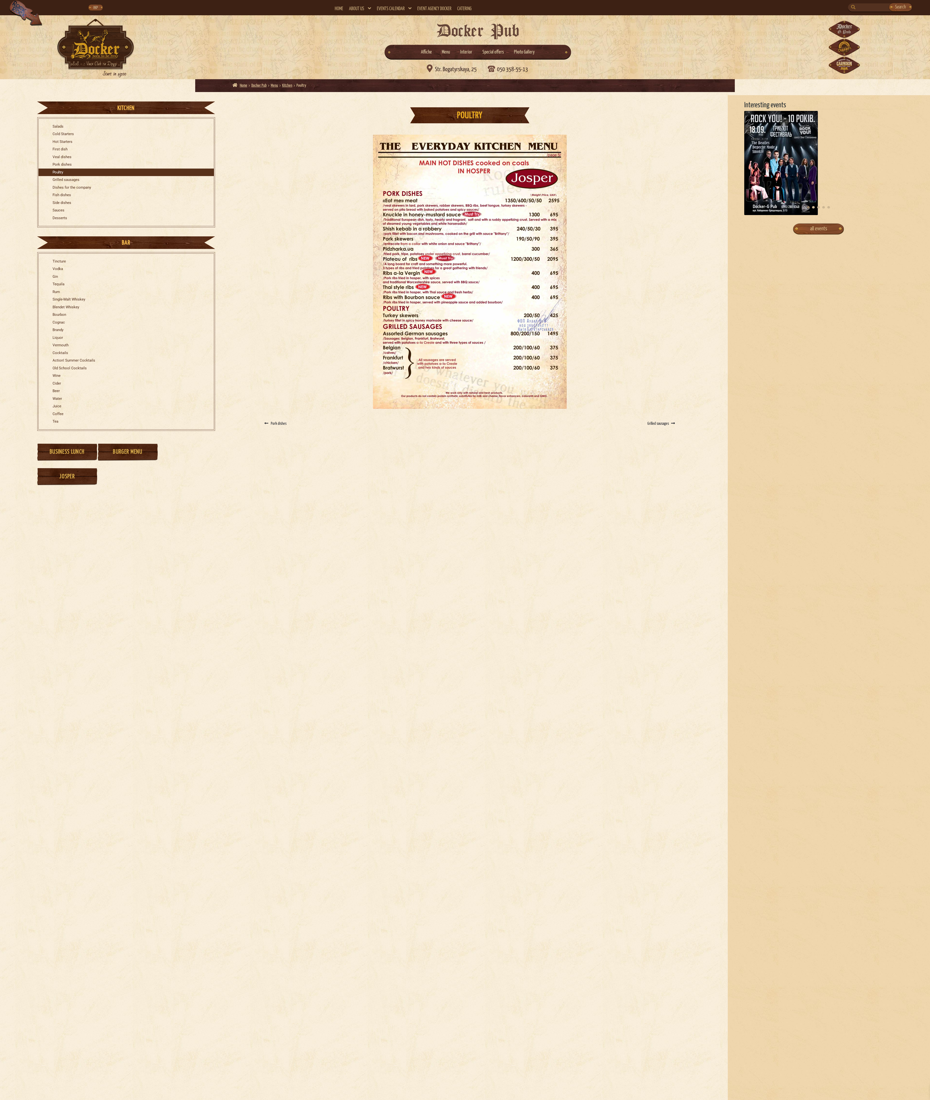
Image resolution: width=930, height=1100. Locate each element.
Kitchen (287, 86)
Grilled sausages (66, 180)
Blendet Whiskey (66, 307)
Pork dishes (62, 165)
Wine (57, 376)
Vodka (58, 269)
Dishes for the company (72, 188)
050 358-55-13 (512, 69)
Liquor (58, 338)
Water (57, 399)
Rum (56, 292)
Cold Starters (63, 134)
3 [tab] (818, 207)
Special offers (493, 52)
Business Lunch (67, 452)
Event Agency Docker (434, 9)
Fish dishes (62, 195)
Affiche (426, 52)
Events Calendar (391, 9)
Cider (57, 383)
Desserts (60, 218)
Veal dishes (62, 157)
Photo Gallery (524, 52)
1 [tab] (808, 207)
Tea (55, 421)
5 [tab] (828, 207)
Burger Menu (127, 452)
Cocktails (60, 353)
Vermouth (61, 345)
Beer (56, 391)
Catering (464, 9)
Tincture (59, 261)
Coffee (58, 414)
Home (339, 9)
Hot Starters (62, 142)
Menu (446, 52)
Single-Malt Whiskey (69, 299)
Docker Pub (259, 86)
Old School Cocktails (70, 368)
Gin (55, 277)
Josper (67, 477)
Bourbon (59, 315)
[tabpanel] (818, 163)
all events (818, 229)
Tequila (58, 284)
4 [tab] (823, 207)
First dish (60, 149)
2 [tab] (813, 207)
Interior (466, 52)
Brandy (58, 330)
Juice (57, 406)
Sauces (58, 210)
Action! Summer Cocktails (74, 360)
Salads (58, 126)
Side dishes (62, 203)
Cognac (59, 322)
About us (356, 9)
